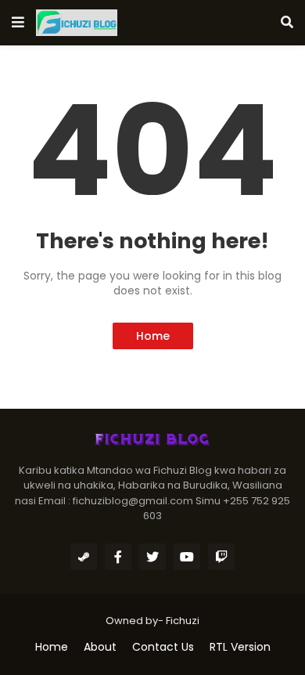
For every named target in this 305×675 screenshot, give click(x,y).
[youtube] (187, 556)
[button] (18, 22)
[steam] (83, 556)
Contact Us (163, 647)
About (100, 647)
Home (153, 336)
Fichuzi (182, 620)
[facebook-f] (118, 556)
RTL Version (240, 647)
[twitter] (152, 556)
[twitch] (221, 556)
